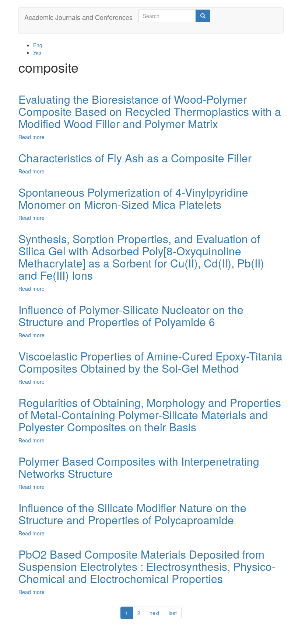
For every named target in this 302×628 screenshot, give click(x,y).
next (154, 613)
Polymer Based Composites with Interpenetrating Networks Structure (138, 467)
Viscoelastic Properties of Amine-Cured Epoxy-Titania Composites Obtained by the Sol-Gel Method (150, 362)
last (173, 613)
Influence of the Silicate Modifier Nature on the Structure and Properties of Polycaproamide (132, 514)
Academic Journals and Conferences (78, 17)
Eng (37, 45)
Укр (37, 52)
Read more (31, 137)
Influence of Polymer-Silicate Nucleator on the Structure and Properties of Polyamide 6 (130, 315)
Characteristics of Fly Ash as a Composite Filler (135, 158)
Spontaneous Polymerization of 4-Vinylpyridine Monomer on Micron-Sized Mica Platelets (133, 198)
